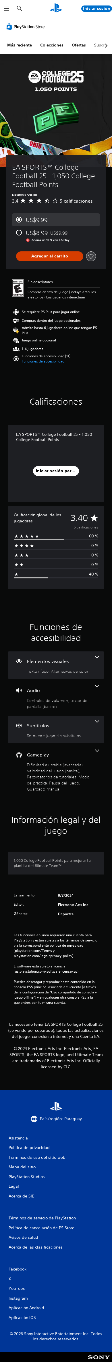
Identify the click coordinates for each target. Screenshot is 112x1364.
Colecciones (51, 45)
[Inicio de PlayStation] (56, 8)
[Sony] (99, 1361)
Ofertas (79, 45)
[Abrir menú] (6, 8)
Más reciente (19, 45)
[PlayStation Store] (27, 26)
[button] (43, 361)
